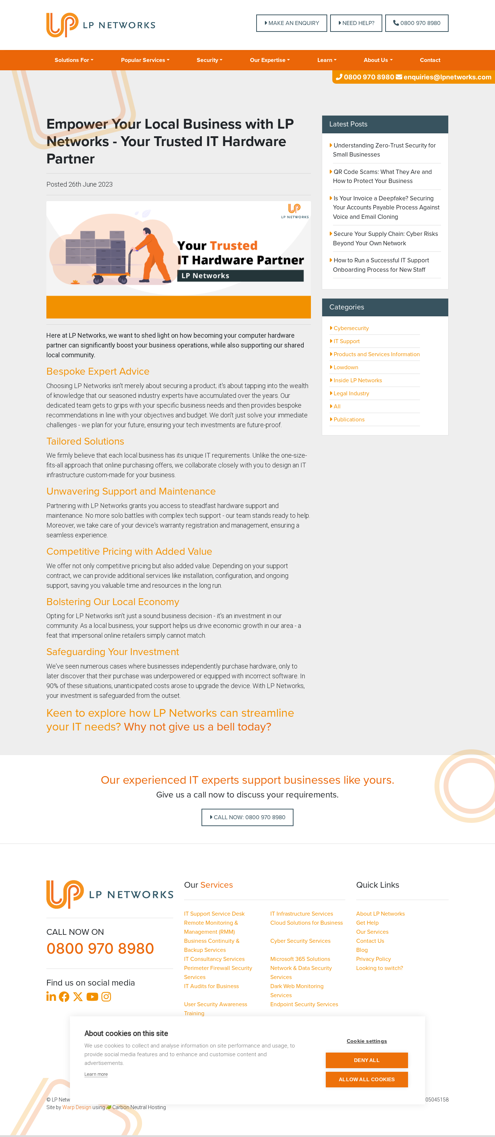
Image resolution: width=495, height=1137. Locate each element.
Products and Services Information (376, 354)
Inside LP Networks (357, 380)
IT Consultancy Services (214, 959)
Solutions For (72, 60)
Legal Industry (350, 393)
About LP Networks (380, 913)
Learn (324, 60)
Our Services (372, 932)
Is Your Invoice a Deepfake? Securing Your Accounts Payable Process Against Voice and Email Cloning (386, 208)
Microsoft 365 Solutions (300, 959)
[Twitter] (77, 998)
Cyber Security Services (300, 941)
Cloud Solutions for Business (306, 922)
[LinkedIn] (51, 998)
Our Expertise (268, 60)
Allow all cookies (367, 1079)
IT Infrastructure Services (301, 913)
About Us (376, 60)
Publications (348, 419)
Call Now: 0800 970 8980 (249, 817)
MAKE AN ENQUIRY (293, 23)
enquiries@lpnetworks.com (446, 77)
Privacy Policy (373, 959)
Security (207, 60)
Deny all (367, 1060)
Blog (362, 950)
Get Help (367, 922)
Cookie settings (367, 1041)
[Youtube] (92, 998)
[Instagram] (106, 998)
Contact (430, 60)
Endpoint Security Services (304, 1004)
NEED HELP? (357, 23)
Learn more (96, 1074)
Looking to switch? (379, 968)
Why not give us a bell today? (197, 727)
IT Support (346, 341)
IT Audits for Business (211, 986)
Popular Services (143, 60)
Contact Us (370, 941)
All (336, 406)
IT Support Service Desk (214, 913)
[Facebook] (64, 998)
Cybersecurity (350, 328)
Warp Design (76, 1107)
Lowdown (345, 367)
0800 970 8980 (420, 23)
